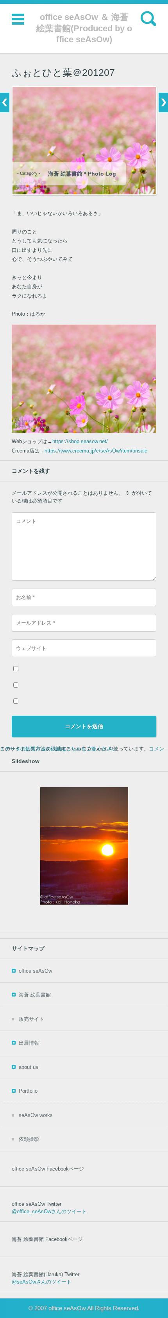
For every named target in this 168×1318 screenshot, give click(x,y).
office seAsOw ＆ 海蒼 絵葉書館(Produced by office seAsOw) (84, 28)
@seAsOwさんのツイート (41, 1282)
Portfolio (28, 1091)
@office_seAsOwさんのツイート (49, 1211)
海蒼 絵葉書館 (35, 995)
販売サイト (31, 1019)
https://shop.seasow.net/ (80, 441)
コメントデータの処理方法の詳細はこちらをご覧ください (82, 749)
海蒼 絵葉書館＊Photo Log (82, 174)
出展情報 (29, 1043)
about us (28, 1067)
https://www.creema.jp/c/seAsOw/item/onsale (96, 451)
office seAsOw (35, 971)
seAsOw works (36, 1115)
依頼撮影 (29, 1139)
